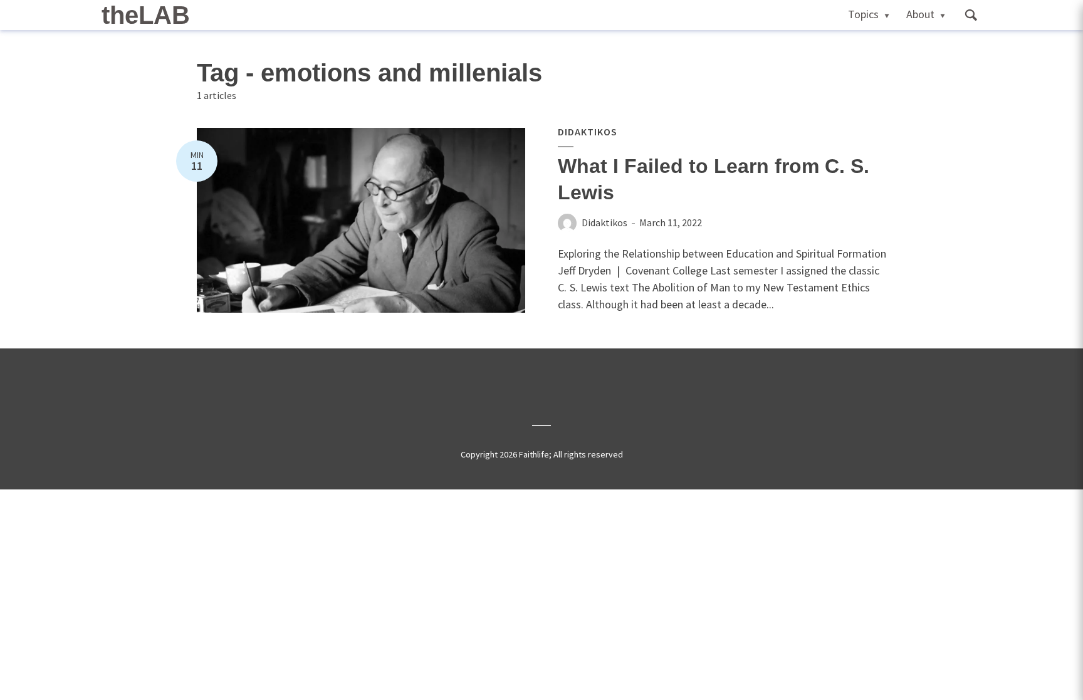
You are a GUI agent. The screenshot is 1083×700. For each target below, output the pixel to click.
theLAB (146, 15)
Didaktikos (587, 131)
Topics (863, 14)
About (920, 14)
